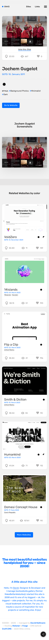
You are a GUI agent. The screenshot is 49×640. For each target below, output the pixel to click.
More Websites (24, 534)
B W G (7, 6)
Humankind (12, 454)
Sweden (15, 295)
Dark (6, 94)
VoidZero (10, 237)
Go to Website (11, 105)
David (16, 588)
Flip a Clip (11, 344)
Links (37, 6)
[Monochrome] (44, 237)
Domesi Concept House (20, 507)
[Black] (4, 84)
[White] (41, 237)
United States (9, 350)
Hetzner (16, 626)
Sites (28, 6)
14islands (11, 289)
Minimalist (36, 91)
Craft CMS (6, 629)
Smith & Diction (15, 399)
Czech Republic (10, 512)
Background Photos (19, 91)
